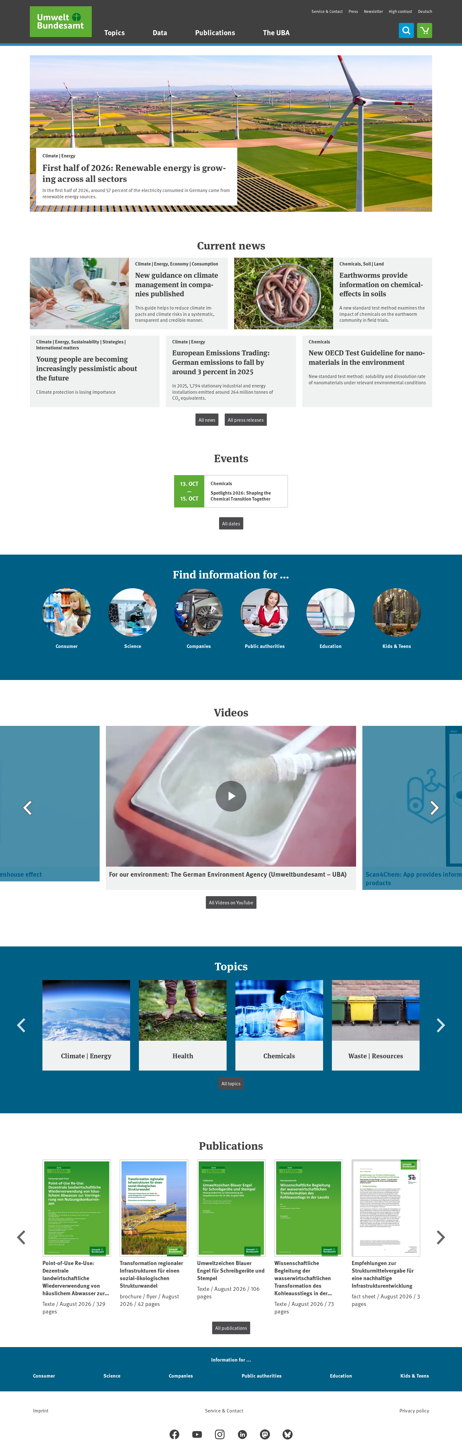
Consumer (44, 1375)
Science (111, 1375)
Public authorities (262, 1375)
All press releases (246, 419)
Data (160, 32)
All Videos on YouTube (231, 902)
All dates (231, 523)
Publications (215, 32)
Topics (114, 32)
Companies (181, 1375)
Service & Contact (327, 11)
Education (341, 1375)
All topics (231, 1083)
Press (353, 11)
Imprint (40, 1410)
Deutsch (425, 11)
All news (207, 419)
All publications (231, 1327)
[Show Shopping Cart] (424, 30)
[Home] (61, 21)
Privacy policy (414, 1410)
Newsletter (373, 11)
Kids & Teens (414, 1375)
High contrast (400, 11)
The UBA (276, 32)
